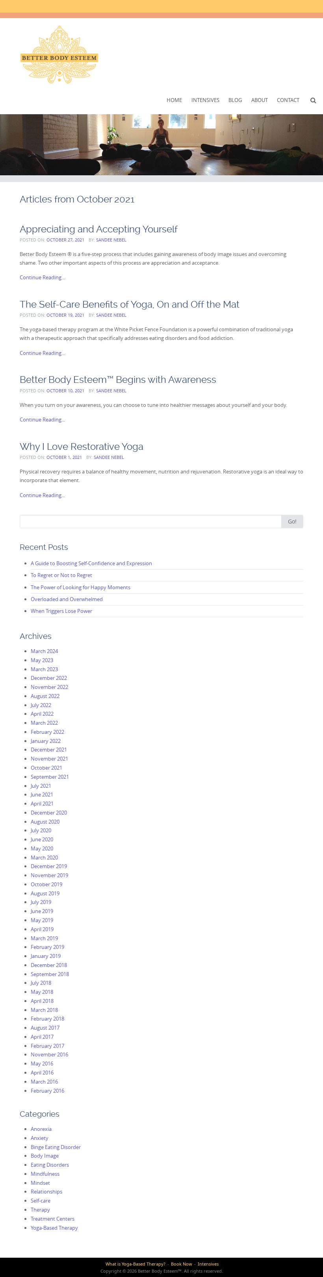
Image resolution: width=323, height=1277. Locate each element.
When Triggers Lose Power (61, 610)
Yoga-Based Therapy (54, 1227)
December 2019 (49, 866)
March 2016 (44, 1081)
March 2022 (44, 722)
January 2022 (46, 740)
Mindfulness (45, 1173)
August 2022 (45, 696)
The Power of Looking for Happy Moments (80, 587)
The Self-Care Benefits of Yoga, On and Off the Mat (129, 304)
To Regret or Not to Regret (61, 575)
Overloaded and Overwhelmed (67, 599)
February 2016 (47, 1090)
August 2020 (45, 821)
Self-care (40, 1200)
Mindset (40, 1182)
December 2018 (49, 965)
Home (174, 100)
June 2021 (42, 794)
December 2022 (49, 677)
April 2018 (42, 1000)
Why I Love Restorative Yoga (81, 446)
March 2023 (44, 669)
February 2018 (47, 1018)
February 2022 (47, 731)
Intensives (205, 100)
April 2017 (42, 1036)
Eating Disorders (50, 1164)
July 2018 (41, 982)
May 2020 (42, 848)
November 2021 (49, 758)
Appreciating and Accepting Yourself (99, 229)
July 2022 (41, 705)
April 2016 (42, 1072)
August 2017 (45, 1027)
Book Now (181, 1264)
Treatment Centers (52, 1218)
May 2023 (42, 660)
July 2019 (41, 902)
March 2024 (44, 651)
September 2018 (50, 974)
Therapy (40, 1209)
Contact (288, 100)
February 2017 (47, 1045)
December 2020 (49, 812)
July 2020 (41, 830)
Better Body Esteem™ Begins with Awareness (118, 379)
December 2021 (49, 749)
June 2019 (42, 911)
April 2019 (42, 929)
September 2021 (50, 776)
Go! (292, 521)
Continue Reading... (42, 277)
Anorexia (41, 1128)
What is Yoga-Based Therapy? (135, 1264)
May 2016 (42, 1063)
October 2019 (46, 884)
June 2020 (42, 839)
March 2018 (44, 1009)
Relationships (46, 1191)
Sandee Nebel (111, 240)
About (259, 100)
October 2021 (46, 767)
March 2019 (44, 938)
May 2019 (42, 920)
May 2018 (42, 991)
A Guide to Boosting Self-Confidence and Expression (91, 563)
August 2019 (45, 893)
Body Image (45, 1155)
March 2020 (44, 857)
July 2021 (41, 785)
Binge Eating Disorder (56, 1147)
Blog (235, 100)
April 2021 (42, 803)
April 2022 (42, 713)
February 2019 (47, 946)
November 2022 (49, 686)
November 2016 (49, 1054)
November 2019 (49, 875)
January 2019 (46, 956)
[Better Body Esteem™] (59, 54)
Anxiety (39, 1138)
